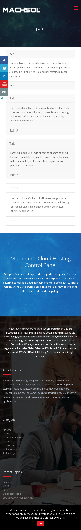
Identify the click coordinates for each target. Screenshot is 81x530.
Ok (40, 523)
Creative (7, 441)
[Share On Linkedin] (4, 76)
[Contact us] (4, 92)
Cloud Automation (12, 437)
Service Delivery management (18, 497)
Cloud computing (12, 493)
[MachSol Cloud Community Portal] (21, 9)
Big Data (7, 429)
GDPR (6, 486)
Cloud (6, 433)
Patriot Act (8, 482)
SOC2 (5, 489)
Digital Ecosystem (12, 449)
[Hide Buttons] (2, 98)
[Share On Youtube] (4, 84)
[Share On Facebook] (4, 60)
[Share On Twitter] (4, 68)
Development (9, 445)
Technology (9, 453)
